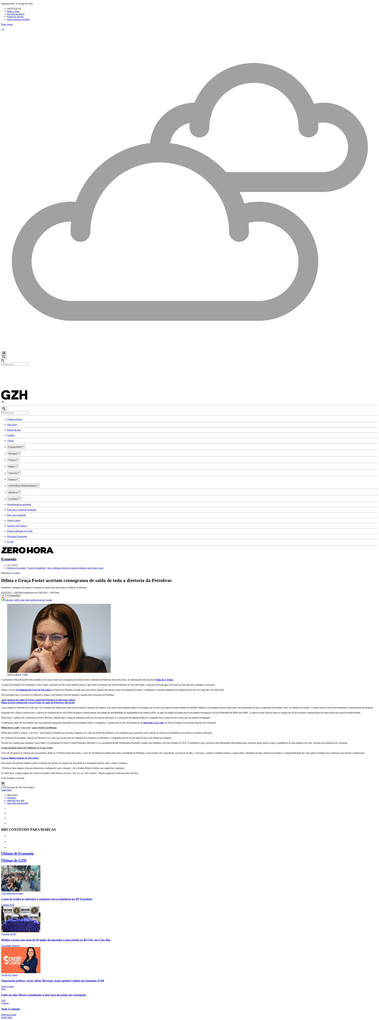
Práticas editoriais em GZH (19, 531)
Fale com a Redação (16, 515)
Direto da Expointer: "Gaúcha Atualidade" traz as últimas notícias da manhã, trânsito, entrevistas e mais (55, 568)
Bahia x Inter (13, 11)
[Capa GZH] (189, 371)
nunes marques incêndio (18, 19)
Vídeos (10, 440)
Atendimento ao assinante (19, 504)
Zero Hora (12, 424)
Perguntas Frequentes (17, 536)
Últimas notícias (14, 419)
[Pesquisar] (4, 409)
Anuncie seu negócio (17, 525)
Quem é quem (13, 520)
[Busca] (4, 357)
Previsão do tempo (15, 14)
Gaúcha (10, 435)
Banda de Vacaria (15, 16)
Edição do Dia (14, 430)
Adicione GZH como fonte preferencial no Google (28, 600)
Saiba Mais (6, 790)
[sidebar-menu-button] (4, 353)
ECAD (10, 541)
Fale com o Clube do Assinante (21, 509)
